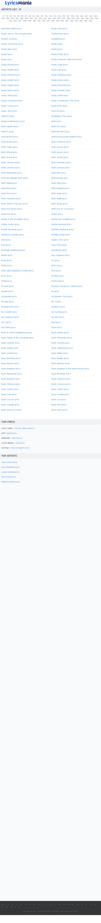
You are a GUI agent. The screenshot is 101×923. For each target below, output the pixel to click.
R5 (18, 16)
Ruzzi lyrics (6, 260)
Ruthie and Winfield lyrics (63, 219)
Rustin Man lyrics (9, 49)
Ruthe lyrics (56, 214)
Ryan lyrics (56, 327)
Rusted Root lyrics (60, 34)
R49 (29, 21)
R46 (15, 21)
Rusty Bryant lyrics (10, 65)
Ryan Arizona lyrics (60, 343)
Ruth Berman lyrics (60, 132)
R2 (7, 16)
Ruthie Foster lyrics (10, 224)
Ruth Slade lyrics (59, 193)
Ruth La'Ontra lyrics (10, 168)
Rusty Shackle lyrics (60, 90)
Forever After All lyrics (24, 428)
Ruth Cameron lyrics (61, 142)
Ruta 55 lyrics (7, 116)
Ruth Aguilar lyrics (9, 126)
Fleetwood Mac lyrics (10, 482)
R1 (4, 16)
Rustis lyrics (56, 49)
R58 (71, 21)
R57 (66, 21)
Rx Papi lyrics (7, 302)
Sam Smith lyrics (8, 477)
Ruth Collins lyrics (9, 147)
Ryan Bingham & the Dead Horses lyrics (70, 369)
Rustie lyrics (57, 44)
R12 (46, 16)
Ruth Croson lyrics (60, 147)
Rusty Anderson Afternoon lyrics (66, 60)
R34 (49, 18)
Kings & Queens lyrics (20, 448)
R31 (36, 18)
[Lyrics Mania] (50, 3)
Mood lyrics (17, 438)
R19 (77, 16)
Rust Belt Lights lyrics (11, 29)
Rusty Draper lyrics (10, 70)
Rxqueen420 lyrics (10, 307)
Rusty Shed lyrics (9, 96)
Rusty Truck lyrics (9, 106)
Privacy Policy (72, 911)
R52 (43, 21)
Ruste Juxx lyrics (59, 29)
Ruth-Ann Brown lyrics (11, 209)
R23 (95, 16)
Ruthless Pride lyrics (60, 235)
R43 (92, 18)
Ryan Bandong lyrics (11, 358)
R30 (31, 18)
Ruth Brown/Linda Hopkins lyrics (66, 137)
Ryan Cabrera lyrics (60, 379)
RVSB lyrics (6, 281)
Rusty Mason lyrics (60, 80)
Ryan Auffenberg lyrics (62, 348)
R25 (7, 18)
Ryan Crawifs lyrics (10, 405)
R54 (52, 21)
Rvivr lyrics (6, 276)
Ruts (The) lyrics (59, 245)
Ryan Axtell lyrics (9, 353)
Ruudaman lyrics (59, 250)
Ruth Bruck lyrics (9, 142)
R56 (62, 21)
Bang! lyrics (12, 433)
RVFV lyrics (56, 266)
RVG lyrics (56, 271)
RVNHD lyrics (57, 276)
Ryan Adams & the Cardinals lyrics (17, 338)
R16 (63, 16)
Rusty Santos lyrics (10, 90)
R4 (15, 16)
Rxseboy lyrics (58, 307)
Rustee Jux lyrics (9, 39)
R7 (26, 16)
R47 (20, 21)
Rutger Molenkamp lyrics (13, 121)
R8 (30, 16)
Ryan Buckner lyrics (10, 379)
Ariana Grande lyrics (10, 472)
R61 (86, 21)
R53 (48, 21)
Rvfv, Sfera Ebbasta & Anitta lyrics (17, 271)
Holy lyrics (20, 443)
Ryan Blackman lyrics (11, 374)
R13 (50, 16)
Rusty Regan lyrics (10, 85)
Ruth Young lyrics (59, 204)
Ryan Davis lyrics (59, 410)
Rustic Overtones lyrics (12, 44)
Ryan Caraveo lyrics (60, 384)
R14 (55, 16)
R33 (45, 18)
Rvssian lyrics (7, 286)
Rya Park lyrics (8, 327)
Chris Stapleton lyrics (10, 467)
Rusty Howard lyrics (10, 75)
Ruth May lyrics (58, 173)
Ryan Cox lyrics (58, 400)
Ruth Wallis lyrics (59, 199)
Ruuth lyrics (6, 255)
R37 (63, 18)
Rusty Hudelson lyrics (61, 75)
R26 (12, 18)
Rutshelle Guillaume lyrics (13, 250)
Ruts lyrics (6, 245)
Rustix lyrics (6, 54)
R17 (68, 16)
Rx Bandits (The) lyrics (62, 297)
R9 (33, 16)
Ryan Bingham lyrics (11, 369)
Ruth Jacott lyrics (59, 157)
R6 (22, 16)
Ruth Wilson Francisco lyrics (14, 204)
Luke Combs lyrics (9, 462)
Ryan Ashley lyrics (9, 348)
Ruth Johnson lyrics (10, 163)
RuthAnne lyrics (8, 214)
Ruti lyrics (5, 240)
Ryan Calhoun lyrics (10, 384)
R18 (72, 16)
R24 (3, 18)
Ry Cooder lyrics (9, 312)
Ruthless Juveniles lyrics (12, 235)
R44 (96, 18)
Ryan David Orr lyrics (11, 410)
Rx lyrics (55, 291)
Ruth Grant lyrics (9, 157)
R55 (57, 21)
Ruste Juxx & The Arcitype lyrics (16, 34)
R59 (76, 21)
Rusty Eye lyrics (58, 70)
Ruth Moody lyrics (59, 178)
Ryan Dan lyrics (58, 405)
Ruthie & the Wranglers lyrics (15, 219)
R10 (37, 16)
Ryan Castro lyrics (60, 389)
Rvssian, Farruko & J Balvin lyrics (66, 286)
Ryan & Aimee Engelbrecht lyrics (16, 333)
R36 (58, 18)
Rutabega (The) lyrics (61, 116)
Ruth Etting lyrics (9, 152)
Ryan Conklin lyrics (60, 394)
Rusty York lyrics (9, 111)
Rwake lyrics (7, 291)
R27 (17, 18)
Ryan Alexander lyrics (61, 338)
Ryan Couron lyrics (10, 400)
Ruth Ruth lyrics (8, 193)
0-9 (2, 904)
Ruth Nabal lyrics (9, 183)
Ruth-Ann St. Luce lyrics (62, 209)
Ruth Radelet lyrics (60, 188)
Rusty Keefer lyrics (10, 80)
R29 (26, 18)
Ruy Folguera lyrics (60, 255)
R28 (21, 18)
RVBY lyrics (6, 266)
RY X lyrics (6, 322)
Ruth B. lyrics (7, 132)
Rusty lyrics (6, 60)
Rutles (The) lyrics (59, 240)
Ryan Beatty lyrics (60, 358)
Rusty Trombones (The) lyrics (65, 101)
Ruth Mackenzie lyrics (11, 173)
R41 (82, 18)
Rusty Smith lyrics (59, 96)
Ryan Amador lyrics (10, 343)
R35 (54, 18)
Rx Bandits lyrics (9, 297)
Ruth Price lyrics (8, 188)
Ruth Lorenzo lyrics (60, 168)
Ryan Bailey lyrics (59, 353)
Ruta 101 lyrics (58, 111)
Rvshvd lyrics (57, 281)
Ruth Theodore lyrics (11, 199)
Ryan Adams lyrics (60, 333)
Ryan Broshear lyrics (61, 374)
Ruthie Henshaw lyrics (11, 230)
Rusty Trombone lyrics (11, 101)
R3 (11, 16)
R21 (86, 16)
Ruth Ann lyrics (58, 126)
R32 (40, 18)
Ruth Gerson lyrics (60, 152)
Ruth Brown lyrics (9, 137)
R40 (78, 18)
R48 (24, 21)
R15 (59, 16)
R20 (81, 16)
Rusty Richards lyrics (61, 85)
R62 (90, 21)
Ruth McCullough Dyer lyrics (14, 178)
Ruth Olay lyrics (58, 183)
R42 (87, 18)
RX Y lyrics (56, 302)
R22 (90, 16)
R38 (68, 18)
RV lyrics (55, 260)
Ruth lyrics (56, 121)
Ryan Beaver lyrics (10, 364)
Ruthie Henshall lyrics (61, 224)
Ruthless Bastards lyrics (62, 230)
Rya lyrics (55, 322)
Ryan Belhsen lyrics (60, 364)
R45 (10, 21)
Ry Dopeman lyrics (10, 317)
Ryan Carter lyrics (9, 389)
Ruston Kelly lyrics (60, 54)
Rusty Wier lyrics (59, 106)
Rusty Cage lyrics (59, 65)
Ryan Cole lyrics (8, 394)
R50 (34, 21)
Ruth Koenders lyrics (61, 163)
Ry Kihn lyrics (57, 317)
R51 (39, 21)
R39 (73, 18)
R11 (42, 16)
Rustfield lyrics (58, 39)
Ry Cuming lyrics (59, 312)
